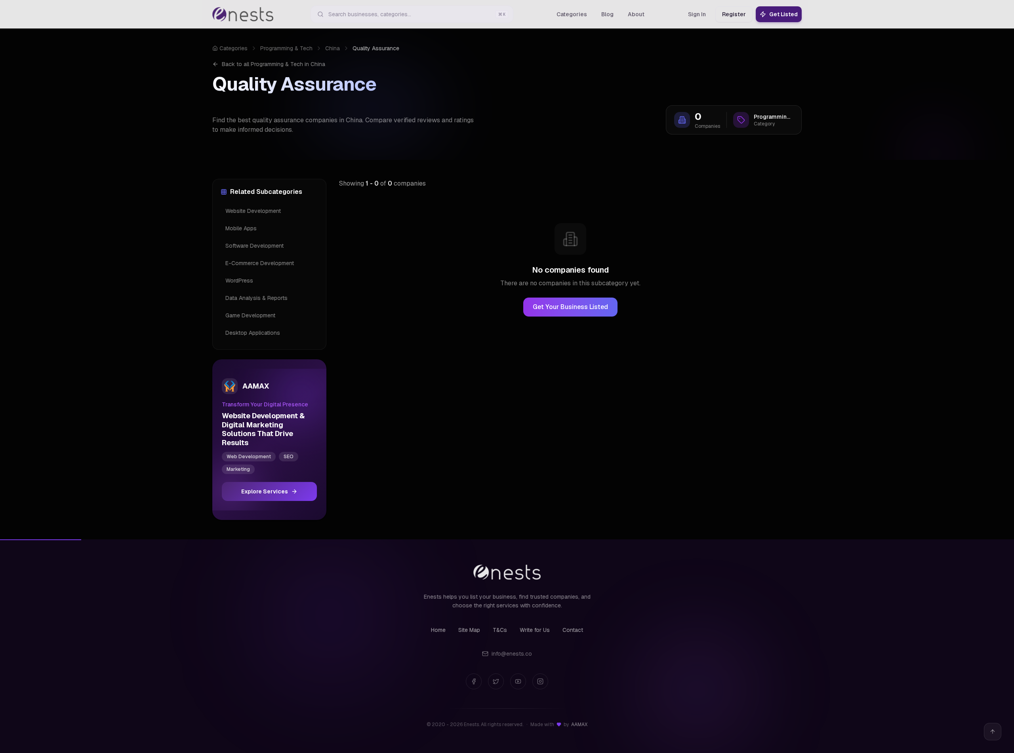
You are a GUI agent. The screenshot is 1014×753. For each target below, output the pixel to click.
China (332, 48)
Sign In (697, 14)
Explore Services (264, 491)
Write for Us (535, 630)
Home (438, 630)
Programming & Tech (286, 48)
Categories (233, 48)
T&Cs (500, 630)
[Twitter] (496, 681)
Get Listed (783, 14)
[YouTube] (518, 681)
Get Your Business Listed (570, 307)
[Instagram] (540, 681)
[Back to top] (992, 731)
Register (734, 14)
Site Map (469, 630)
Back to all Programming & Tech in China (273, 64)
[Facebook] (474, 681)
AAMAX (579, 724)
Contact (572, 630)
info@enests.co (512, 653)
